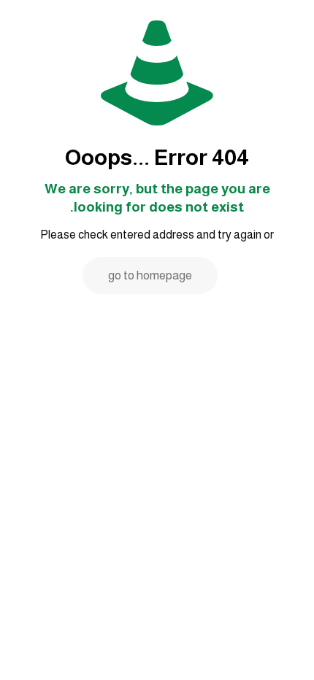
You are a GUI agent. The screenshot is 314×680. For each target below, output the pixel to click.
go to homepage (150, 275)
